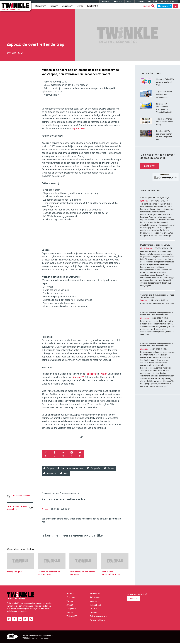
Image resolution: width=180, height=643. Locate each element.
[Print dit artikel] (80, 454)
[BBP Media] (13, 637)
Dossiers (39, 6)
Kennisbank (152, 1)
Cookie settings (97, 620)
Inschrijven (149, 166)
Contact (129, 1)
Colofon (93, 608)
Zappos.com (78, 128)
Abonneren (106, 1)
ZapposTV (78, 377)
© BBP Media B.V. (168, 1)
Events (80, 6)
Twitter (102, 373)
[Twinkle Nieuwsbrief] (164, 6)
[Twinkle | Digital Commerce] (15, 6)
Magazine (66, 6)
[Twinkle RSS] (31, 619)
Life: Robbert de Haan (21, 496)
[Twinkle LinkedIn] (175, 6)
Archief (70, 605)
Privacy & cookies (98, 616)
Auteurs (70, 593)
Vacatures (140, 1)
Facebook (91, 373)
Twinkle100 (92, 6)
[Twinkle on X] (9, 619)
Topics (53, 6)
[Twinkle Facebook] (14, 619)
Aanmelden (133, 598)
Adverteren (118, 1)
